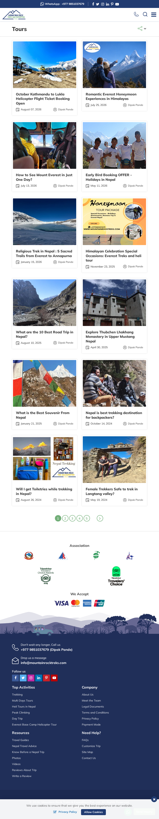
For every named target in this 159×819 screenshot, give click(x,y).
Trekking (17, 694)
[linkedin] (107, 4)
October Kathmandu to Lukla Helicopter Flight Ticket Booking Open (43, 98)
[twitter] (97, 4)
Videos (16, 764)
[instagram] (102, 4)
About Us (87, 694)
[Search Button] (145, 15)
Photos (16, 758)
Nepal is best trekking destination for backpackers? (114, 415)
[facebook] (93, 4)
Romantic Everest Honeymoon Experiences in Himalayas (111, 96)
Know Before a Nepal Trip (28, 752)
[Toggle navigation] (152, 14)
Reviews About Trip (24, 770)
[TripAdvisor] (45, 575)
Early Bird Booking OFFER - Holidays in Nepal (109, 177)
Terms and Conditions (95, 712)
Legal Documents (93, 706)
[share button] (142, 29)
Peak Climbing (21, 712)
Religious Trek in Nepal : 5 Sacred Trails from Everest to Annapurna (44, 253)
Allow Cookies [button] (93, 812)
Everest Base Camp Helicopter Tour (34, 724)
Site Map (87, 752)
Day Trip (17, 718)
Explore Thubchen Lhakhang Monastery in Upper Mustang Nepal (110, 336)
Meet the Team (91, 700)
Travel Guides (20, 740)
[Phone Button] (136, 14)
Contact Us (89, 758)
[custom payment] (79, 603)
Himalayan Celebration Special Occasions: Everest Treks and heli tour (113, 255)
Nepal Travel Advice (24, 746)
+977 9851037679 (64, 4)
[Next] (100, 518)
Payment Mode (91, 724)
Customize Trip (91, 746)
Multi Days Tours (22, 700)
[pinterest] (112, 4)
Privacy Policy (90, 718)
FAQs (85, 740)
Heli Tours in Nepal (23, 706)
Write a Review (21, 776)
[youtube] (117, 4)
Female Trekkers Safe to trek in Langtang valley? (112, 491)
